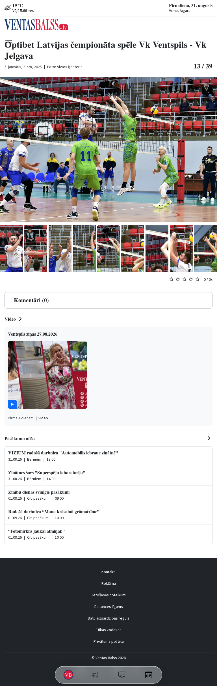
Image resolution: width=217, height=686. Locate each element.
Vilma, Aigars (179, 11)
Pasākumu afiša (20, 438)
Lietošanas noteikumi (108, 595)
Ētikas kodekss (108, 630)
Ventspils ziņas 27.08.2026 (32, 334)
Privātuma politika (109, 641)
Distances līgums (108, 607)
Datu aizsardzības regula (108, 618)
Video (10, 319)
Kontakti (108, 572)
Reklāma (108, 583)
